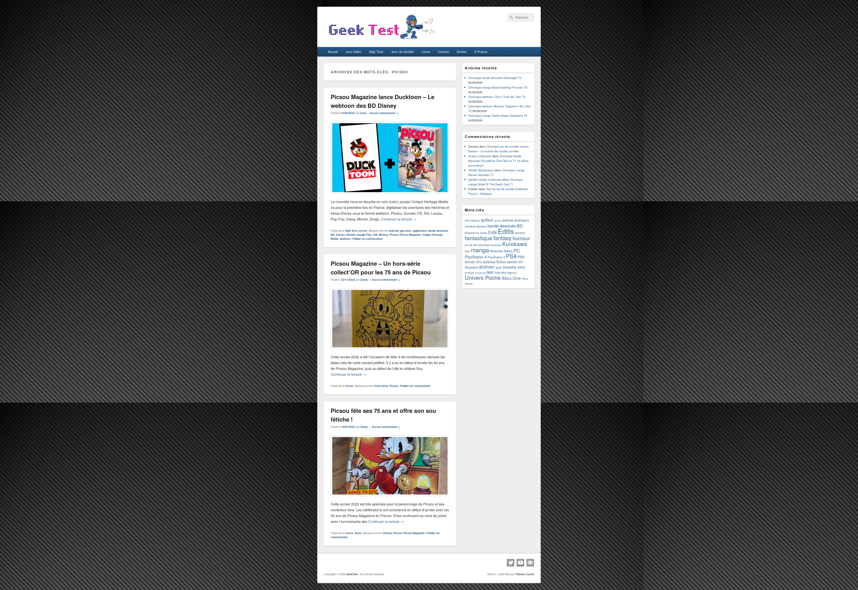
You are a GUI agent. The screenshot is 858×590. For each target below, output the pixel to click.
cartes (483, 233)
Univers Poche (483, 277)
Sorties (462, 51)
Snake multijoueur (479, 156)
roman (470, 261)
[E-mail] (530, 563)
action (487, 219)
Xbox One (511, 278)
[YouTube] (520, 563)
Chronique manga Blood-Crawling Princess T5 (497, 87)
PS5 (520, 256)
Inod (363, 113)
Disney (340, 235)
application (420, 231)
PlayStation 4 (476, 256)
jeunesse (484, 245)
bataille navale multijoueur (485, 179)
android (393, 231)
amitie (497, 220)
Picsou (393, 235)
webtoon (345, 239)
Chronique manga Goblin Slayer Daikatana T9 (497, 115)
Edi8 (492, 232)
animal (507, 220)
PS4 (511, 256)
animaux (521, 220)
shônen (487, 266)
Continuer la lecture (398, 219)
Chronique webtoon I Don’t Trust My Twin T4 (496, 97)
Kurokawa (514, 244)
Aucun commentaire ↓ (384, 113)
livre (467, 251)
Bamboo (481, 226)
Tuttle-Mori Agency (505, 272)
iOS (375, 235)
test (490, 272)
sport (499, 267)
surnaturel (480, 272)
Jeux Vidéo (353, 51)
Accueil (333, 51)
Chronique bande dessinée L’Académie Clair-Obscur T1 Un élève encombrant (498, 161)
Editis (506, 231)
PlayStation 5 (496, 257)
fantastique (478, 238)
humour (521, 238)
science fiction (494, 261)
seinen (512, 261)
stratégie (469, 272)
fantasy (502, 237)
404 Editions (472, 220)
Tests (357, 533)
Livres (426, 51)
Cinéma (443, 51)
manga (480, 249)
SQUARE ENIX (514, 267)
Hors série (381, 386)
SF (521, 261)
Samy (364, 280)
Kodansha (496, 245)
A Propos (480, 51)
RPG (479, 262)
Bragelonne (472, 233)
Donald (350, 235)
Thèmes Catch (524, 574)
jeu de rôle (471, 245)
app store (406, 231)
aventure (470, 226)
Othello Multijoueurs (481, 170)
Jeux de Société (402, 51)
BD (333, 235)
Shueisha (471, 267)
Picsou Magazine (410, 235)
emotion (520, 233)
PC (517, 250)
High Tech (376, 51)
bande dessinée (438, 231)
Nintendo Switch (501, 251)
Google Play (364, 235)
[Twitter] (510, 563)
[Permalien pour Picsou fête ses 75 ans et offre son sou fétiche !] (390, 498)
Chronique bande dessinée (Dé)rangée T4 (495, 78)
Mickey (383, 235)
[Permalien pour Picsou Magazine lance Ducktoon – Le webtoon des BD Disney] (390, 195)
